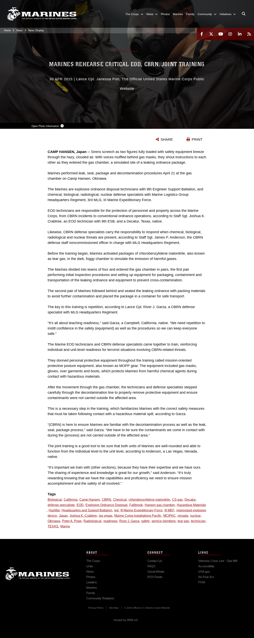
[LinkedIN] (239, 34)
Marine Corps (37, 574)
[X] (211, 34)
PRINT (197, 139)
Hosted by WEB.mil (126, 620)
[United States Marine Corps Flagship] (41, 14)
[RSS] (249, 34)
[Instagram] (230, 34)
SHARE (167, 139)
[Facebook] (201, 34)
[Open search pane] (243, 14)
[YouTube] (220, 34)
